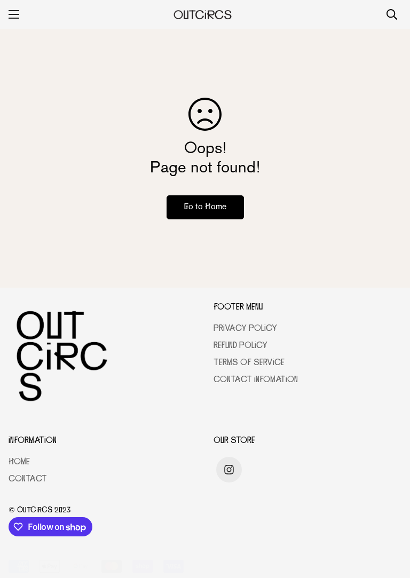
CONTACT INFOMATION (256, 380)
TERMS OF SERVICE (249, 363)
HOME (19, 462)
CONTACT (28, 480)
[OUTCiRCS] (205, 14)
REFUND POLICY (240, 346)
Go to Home (205, 207)
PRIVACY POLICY (245, 329)
